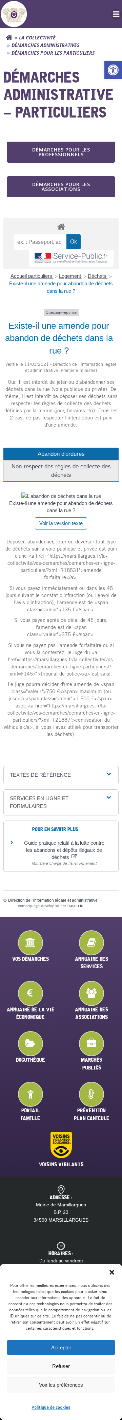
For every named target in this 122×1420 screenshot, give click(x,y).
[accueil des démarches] (61, 226)
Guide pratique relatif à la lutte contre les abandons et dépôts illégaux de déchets (64, 850)
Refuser (61, 1366)
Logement (70, 276)
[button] (113, 70)
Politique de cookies (51, 1407)
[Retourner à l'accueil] (9, 37)
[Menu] (116, 14)
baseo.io (75, 905)
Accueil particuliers (32, 276)
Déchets (98, 276)
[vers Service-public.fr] (71, 258)
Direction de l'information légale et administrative (53, 900)
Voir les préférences (61, 1385)
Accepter (61, 1347)
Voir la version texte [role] (61, 523)
